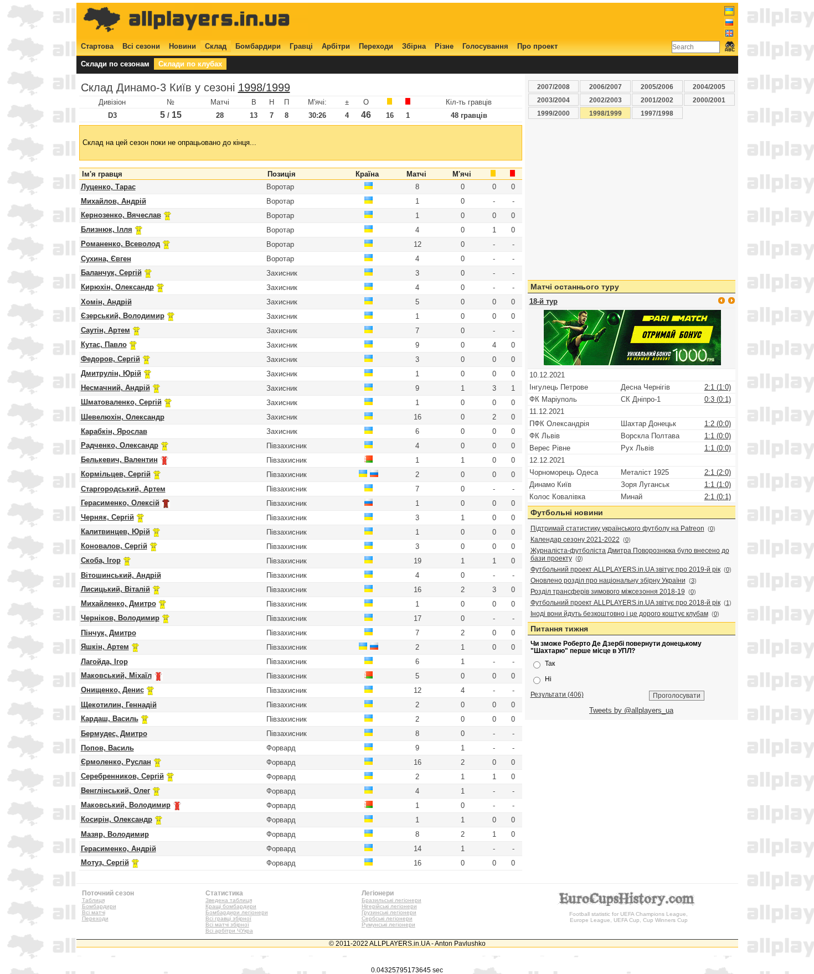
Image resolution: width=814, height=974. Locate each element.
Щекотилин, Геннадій (119, 705)
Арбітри (336, 46)
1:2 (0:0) (717, 423)
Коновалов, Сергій (114, 546)
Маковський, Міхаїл (116, 675)
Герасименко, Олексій (120, 503)
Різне (444, 46)
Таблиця (93, 900)
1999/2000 (553, 113)
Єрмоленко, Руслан (116, 762)
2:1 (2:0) (717, 472)
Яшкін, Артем (105, 647)
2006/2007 (605, 86)
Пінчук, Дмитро (108, 633)
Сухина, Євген (106, 259)
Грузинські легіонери (389, 912)
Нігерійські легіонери (389, 906)
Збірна (414, 46)
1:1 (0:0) (717, 436)
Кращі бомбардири (230, 906)
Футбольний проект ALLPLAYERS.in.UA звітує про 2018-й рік (625, 603)
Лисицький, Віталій (115, 589)
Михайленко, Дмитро (118, 603)
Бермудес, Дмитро (114, 733)
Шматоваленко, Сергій (121, 402)
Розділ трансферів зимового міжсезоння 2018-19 (607, 591)
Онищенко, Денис (112, 690)
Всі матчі (93, 912)
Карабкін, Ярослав (114, 431)
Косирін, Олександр (116, 819)
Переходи (376, 46)
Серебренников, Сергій (122, 776)
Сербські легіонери (387, 918)
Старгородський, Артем (123, 489)
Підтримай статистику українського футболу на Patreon (617, 528)
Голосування (485, 46)
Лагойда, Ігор (104, 661)
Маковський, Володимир (126, 805)
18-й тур (543, 301)
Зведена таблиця (228, 900)
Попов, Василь (107, 748)
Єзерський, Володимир (122, 316)
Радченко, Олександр (119, 445)
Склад (215, 46)
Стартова (97, 46)
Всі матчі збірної (227, 924)
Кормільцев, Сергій (116, 474)
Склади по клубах (190, 64)
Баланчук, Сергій (111, 272)
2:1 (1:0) (717, 387)
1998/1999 (264, 87)
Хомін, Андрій (106, 302)
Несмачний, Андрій (115, 388)
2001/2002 (657, 99)
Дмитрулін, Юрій (111, 373)
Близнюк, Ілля (106, 229)
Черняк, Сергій (107, 517)
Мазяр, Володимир (115, 834)
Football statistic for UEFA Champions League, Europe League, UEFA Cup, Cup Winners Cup (628, 917)
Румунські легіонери (388, 924)
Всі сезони (141, 46)
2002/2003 (605, 99)
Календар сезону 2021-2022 (575, 539)
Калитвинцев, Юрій (115, 531)
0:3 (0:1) (717, 399)
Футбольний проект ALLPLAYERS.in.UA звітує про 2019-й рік (625, 569)
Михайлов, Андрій (113, 201)
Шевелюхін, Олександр (122, 417)
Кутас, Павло (104, 344)
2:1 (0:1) (717, 497)
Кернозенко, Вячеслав (121, 215)
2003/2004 (553, 99)
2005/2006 (657, 86)
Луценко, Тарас (108, 187)
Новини (182, 46)
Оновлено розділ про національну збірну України (608, 580)
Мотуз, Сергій (105, 862)
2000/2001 (709, 99)
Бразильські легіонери (391, 900)
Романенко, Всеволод (120, 244)
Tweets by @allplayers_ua (631, 710)
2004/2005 (709, 86)
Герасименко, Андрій (118, 849)
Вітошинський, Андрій (121, 575)
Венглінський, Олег (115, 790)
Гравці (301, 46)
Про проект (537, 46)
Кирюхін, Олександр (117, 287)
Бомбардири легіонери (236, 912)
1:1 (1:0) (717, 484)
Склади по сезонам (115, 64)
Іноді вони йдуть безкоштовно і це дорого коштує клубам (619, 614)
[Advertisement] (532, 20)
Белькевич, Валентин (119, 459)
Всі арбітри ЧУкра (229, 931)
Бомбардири (258, 46)
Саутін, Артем (105, 330)
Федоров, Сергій (110, 359)
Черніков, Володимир (120, 618)
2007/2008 (553, 86)
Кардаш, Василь (109, 718)
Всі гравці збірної (228, 918)
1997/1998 (657, 113)
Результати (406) (557, 694)
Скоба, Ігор (101, 560)
